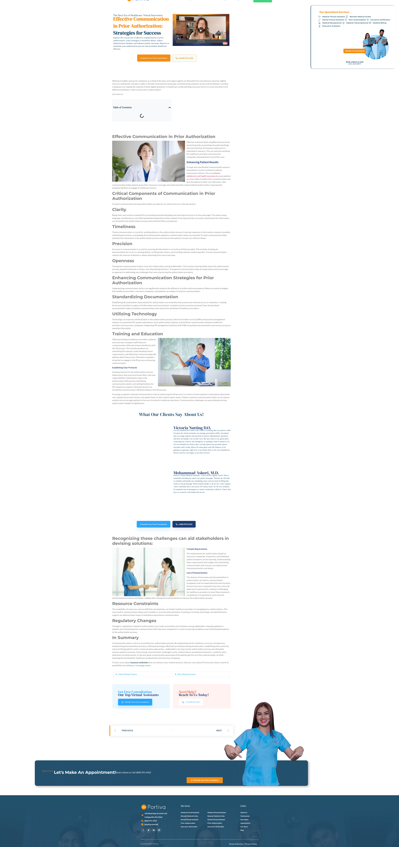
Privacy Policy (251, 844)
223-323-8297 (354, 64)
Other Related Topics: (127, 674)
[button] (184, 58)
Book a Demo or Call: (126, 772)
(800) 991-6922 (143, 772)
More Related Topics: (187, 674)
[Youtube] (154, 830)
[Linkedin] (159, 830)
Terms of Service (237, 844)
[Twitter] (148, 830)
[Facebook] (143, 830)
